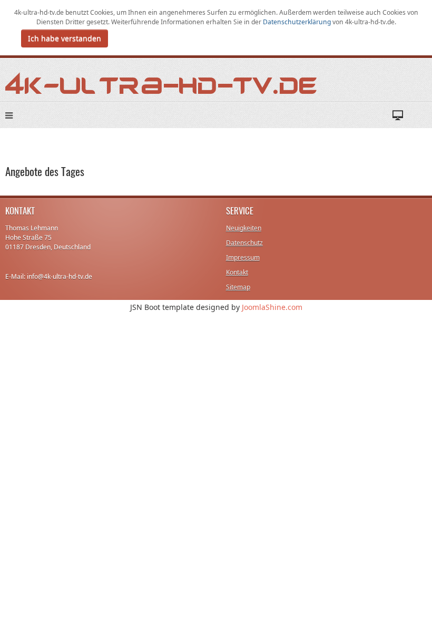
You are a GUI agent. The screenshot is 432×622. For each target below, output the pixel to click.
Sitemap (238, 287)
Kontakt (237, 272)
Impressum (243, 257)
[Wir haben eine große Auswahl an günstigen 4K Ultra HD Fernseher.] (161, 82)
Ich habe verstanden (64, 38)
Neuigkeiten (243, 227)
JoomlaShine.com (272, 307)
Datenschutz (244, 242)
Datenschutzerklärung (297, 21)
